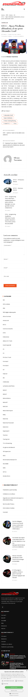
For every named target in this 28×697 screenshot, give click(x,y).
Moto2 (5, 390)
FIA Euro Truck (7, 357)
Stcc (15, 123)
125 (4, 300)
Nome (6, 259)
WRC (4, 468)
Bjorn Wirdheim (8, 118)
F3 (3, 353)
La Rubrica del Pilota (8, 386)
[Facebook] (2, 607)
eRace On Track (7, 341)
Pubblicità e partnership (10, 490)
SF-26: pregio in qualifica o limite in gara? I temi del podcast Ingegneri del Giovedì (18, 573)
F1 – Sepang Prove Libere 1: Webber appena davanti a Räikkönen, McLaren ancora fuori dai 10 (14, 145)
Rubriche (5, 419)
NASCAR (5, 406)
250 (4, 308)
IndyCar (5, 374)
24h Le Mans (6, 304)
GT (4, 370)
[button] (14, 693)
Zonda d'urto (6, 476)
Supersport (6, 431)
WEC (4, 455)
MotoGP (5, 402)
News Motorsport (8, 410)
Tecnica (5, 435)
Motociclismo (7, 398)
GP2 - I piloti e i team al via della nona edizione (13, 134)
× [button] (26, 670)
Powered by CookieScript (13, 695)
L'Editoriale (6, 382)
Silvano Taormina (8, 36)
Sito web (6, 276)
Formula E (6, 365)
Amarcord (6, 320)
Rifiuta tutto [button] (14, 690)
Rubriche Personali (8, 423)
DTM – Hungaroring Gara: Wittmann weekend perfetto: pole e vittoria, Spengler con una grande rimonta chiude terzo (10, 202)
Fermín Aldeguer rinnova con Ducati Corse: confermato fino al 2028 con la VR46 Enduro (17, 525)
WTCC (5, 472)
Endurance (6, 337)
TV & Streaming (7, 443)
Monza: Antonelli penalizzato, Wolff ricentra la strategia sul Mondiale (18, 558)
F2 (3, 349)
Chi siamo (3, 636)
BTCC (4, 324)
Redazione (4, 639)
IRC (4, 378)
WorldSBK (5, 464)
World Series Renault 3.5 (10, 460)
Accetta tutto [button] (14, 687)
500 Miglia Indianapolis (9, 312)
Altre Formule (7, 316)
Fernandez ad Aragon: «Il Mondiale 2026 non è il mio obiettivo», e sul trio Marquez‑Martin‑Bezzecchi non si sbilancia (18, 666)
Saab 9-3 (6, 123)
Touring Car (4, 22)
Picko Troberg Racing (10, 120)
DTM (4, 333)
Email (6, 268)
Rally (4, 414)
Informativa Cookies (8, 508)
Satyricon (5, 427)
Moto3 (5, 394)
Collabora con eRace (9, 494)
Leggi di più (8, 678)
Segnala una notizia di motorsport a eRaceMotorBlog (13, 499)
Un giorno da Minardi (9, 447)
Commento (8, 245)
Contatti (5, 512)
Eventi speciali (7, 345)
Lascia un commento (19, 36)
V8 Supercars (7, 451)
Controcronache (8, 329)
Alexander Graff (8, 115)
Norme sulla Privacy (8, 504)
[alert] (14, 683)
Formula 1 (5, 361)
